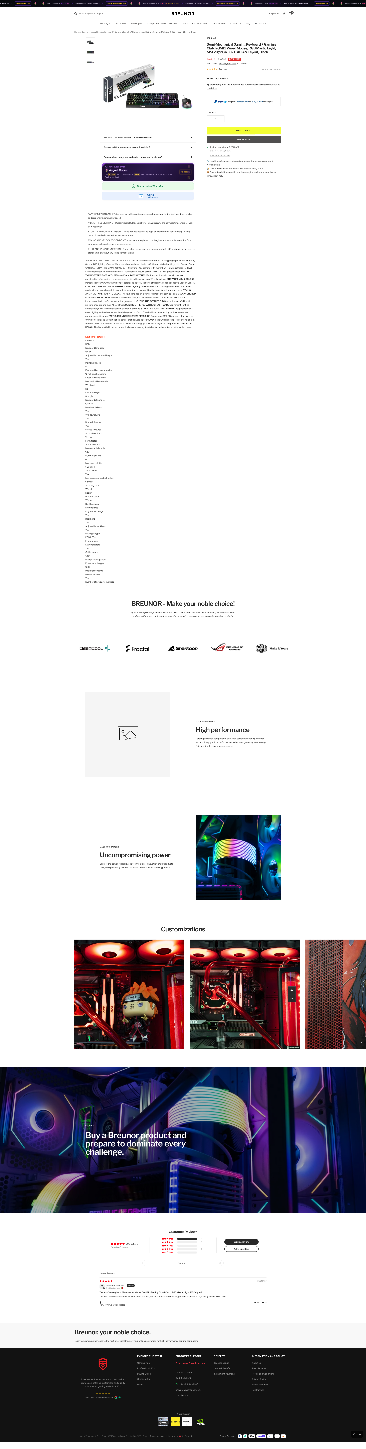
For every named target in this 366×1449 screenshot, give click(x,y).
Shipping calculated (227, 63)
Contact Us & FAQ (184, 1372)
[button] (167, 1239)
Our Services (219, 23)
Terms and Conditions (263, 1373)
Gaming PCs (143, 1363)
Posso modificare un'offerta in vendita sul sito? (127, 147)
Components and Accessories (162, 23)
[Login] (284, 13)
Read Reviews (259, 1368)
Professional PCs (146, 1368)
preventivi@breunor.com (188, 1390)
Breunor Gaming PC (168, 3)
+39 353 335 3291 (188, 1384)
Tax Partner (258, 1390)
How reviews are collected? (113, 1304)
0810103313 (185, 1378)
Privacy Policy (259, 1379)
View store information (220, 155)
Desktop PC (137, 23)
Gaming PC (262, 3)
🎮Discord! (260, 23)
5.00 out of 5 (132, 1244)
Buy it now (244, 139)
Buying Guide (144, 1373)
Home (77, 32)
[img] (106, 1281)
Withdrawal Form (260, 1384)
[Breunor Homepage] (103, 1365)
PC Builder (121, 23)
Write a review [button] (241, 1241)
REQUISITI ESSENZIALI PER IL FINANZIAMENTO (128, 137)
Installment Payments (224, 1373)
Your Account (182, 1395)
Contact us (235, 23)
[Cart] (290, 13)
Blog (248, 23)
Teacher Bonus (221, 1363)
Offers (185, 23)
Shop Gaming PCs (57, 3)
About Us (256, 1363)
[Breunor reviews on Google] (116, 1397)
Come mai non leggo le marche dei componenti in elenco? (133, 157)
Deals (140, 1384)
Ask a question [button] (241, 1249)
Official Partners (200, 23)
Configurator (143, 1379)
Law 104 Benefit (222, 1368)
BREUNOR (211, 38)
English (272, 13)
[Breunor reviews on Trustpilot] (119, 1397)
